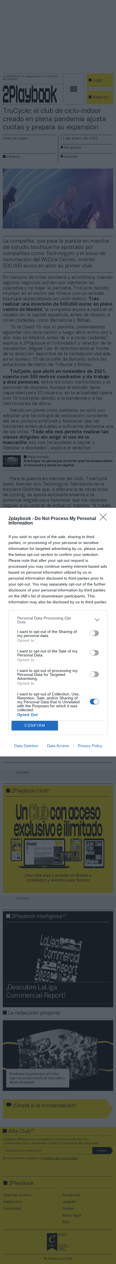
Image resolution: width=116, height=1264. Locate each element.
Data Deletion (26, 745)
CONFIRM (34, 725)
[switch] (94, 633)
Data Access (58, 745)
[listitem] (58, 620)
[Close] (105, 519)
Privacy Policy (90, 745)
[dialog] (58, 632)
